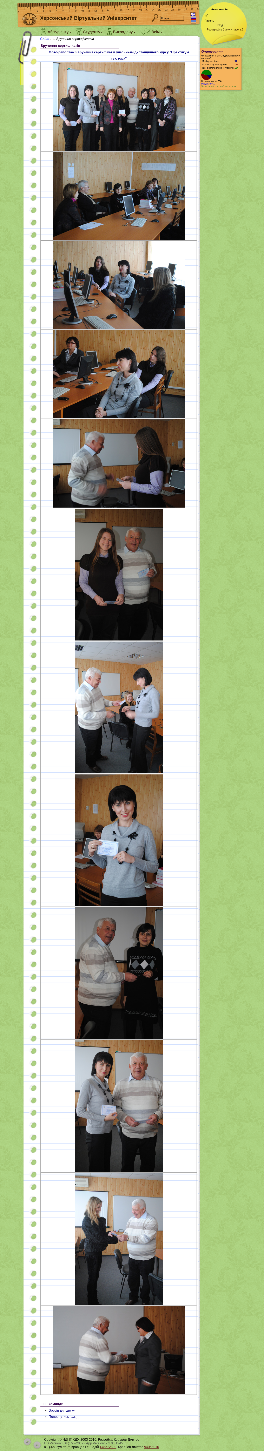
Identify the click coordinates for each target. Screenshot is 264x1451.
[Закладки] (27, 61)
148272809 (108, 1447)
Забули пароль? (233, 29)
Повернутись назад (63, 1416)
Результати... (208, 83)
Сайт (44, 39)
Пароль (209, 20)
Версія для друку (62, 1410)
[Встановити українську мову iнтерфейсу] (193, 22)
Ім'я (207, 15)
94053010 (151, 1447)
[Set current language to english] (193, 14)
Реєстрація (213, 29)
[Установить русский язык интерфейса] (193, 18)
